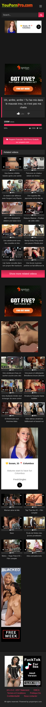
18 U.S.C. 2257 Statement (18, 690)
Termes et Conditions (16, 693)
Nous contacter (30, 696)
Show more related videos (23, 273)
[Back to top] (38, 699)
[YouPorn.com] (19, 5)
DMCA (36, 690)
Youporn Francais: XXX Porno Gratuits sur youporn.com (24, 140)
